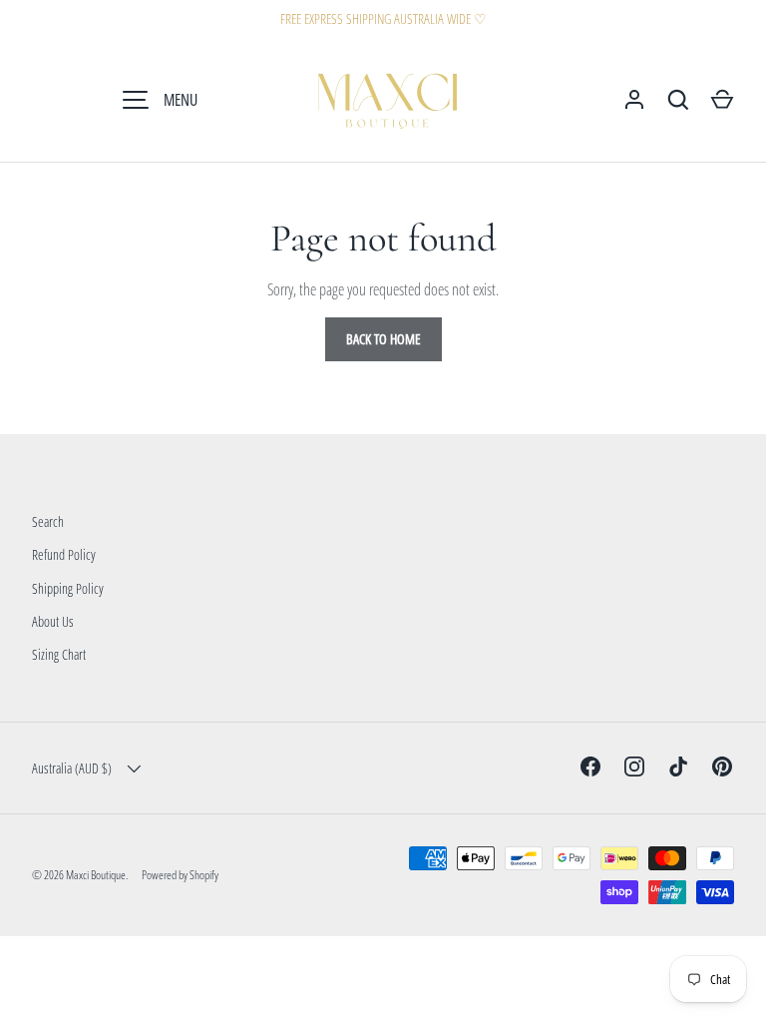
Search (48, 521)
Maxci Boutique (96, 874)
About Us (53, 621)
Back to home (383, 338)
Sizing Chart (59, 654)
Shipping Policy (68, 588)
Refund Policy (64, 554)
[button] (722, 100)
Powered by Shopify (180, 874)
